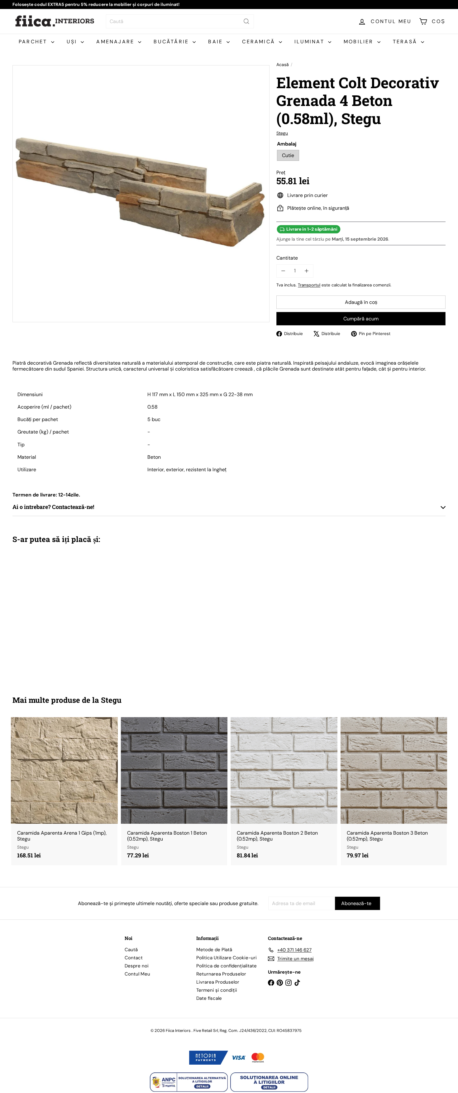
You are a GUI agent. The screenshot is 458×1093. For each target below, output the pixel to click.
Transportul (309, 285)
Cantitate (287, 258)
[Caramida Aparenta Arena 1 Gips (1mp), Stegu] (64, 791)
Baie (216, 41)
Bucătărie (172, 41)
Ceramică (259, 41)
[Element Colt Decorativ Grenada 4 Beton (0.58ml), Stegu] (46, 615)
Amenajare (116, 41)
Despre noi (137, 966)
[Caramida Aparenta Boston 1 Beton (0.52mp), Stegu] (174, 791)
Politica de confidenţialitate (226, 966)
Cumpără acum (361, 318)
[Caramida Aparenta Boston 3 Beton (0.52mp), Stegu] (394, 791)
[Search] (246, 21)
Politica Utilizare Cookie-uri (226, 958)
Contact (134, 958)
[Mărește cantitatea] (306, 270)
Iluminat (310, 41)
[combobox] (180, 21)
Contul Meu (137, 974)
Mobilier (360, 41)
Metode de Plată (214, 950)
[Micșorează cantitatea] (283, 270)
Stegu (111, 700)
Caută (131, 950)
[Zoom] (141, 193)
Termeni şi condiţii (216, 990)
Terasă (406, 41)
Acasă (282, 64)
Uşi (73, 41)
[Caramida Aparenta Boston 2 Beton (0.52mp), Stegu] (284, 791)
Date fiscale (209, 998)
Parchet (34, 41)
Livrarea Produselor (217, 982)
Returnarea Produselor (221, 974)
